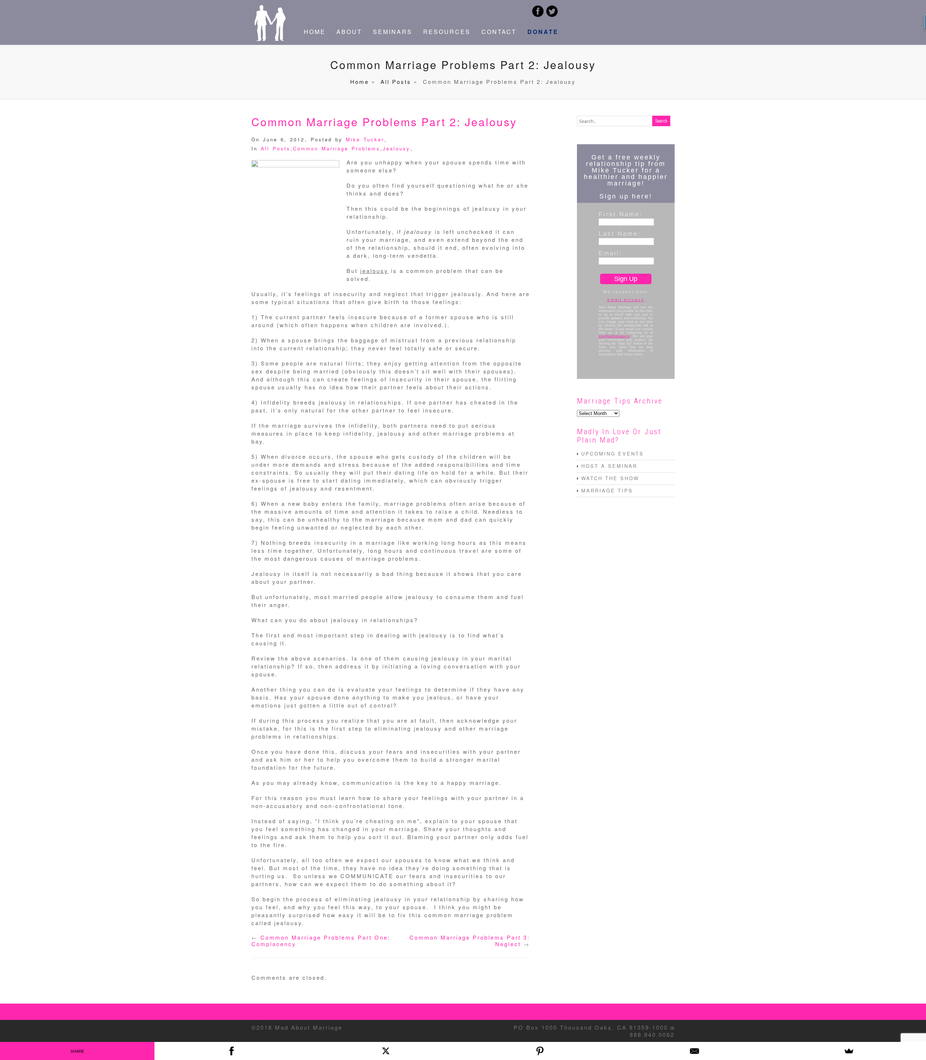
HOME (315, 31)
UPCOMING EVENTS (612, 453)
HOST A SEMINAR (609, 465)
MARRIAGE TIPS (607, 490)
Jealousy (396, 148)
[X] (386, 1051)
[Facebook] (231, 1051)
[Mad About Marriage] (269, 38)
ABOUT (349, 31)
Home (359, 81)
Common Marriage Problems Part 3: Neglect (469, 940)
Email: (610, 253)
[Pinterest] (540, 1051)
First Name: (620, 214)
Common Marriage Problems (336, 148)
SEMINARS (392, 31)
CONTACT (499, 31)
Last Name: (620, 233)
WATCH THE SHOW (610, 478)
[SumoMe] (849, 1051)
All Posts (396, 81)
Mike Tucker (365, 139)
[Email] (694, 1051)
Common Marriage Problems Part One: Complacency (320, 940)
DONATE (542, 31)
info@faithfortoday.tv (614, 336)
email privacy (626, 300)
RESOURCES (447, 31)
